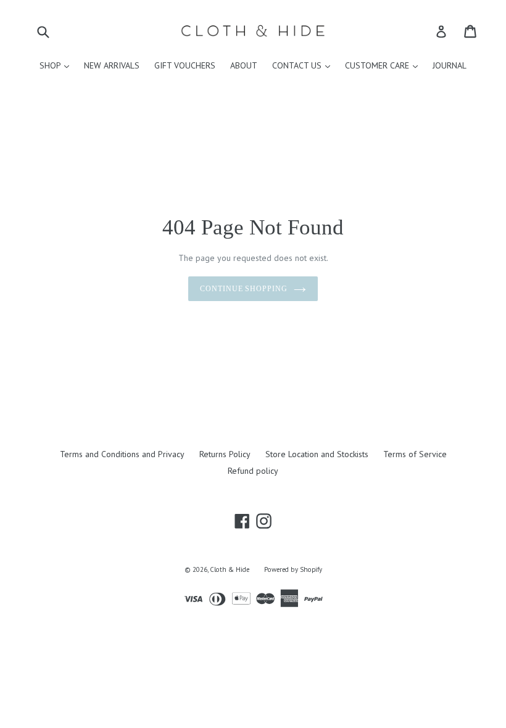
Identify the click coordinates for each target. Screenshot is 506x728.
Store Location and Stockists (316, 454)
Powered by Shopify (293, 569)
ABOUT (243, 65)
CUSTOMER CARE (384, 65)
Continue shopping (244, 288)
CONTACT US (304, 65)
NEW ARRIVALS (111, 65)
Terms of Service (415, 454)
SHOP (57, 65)
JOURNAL (450, 65)
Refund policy (253, 470)
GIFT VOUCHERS (184, 65)
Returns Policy (225, 454)
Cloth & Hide (229, 569)
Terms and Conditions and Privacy (122, 454)
